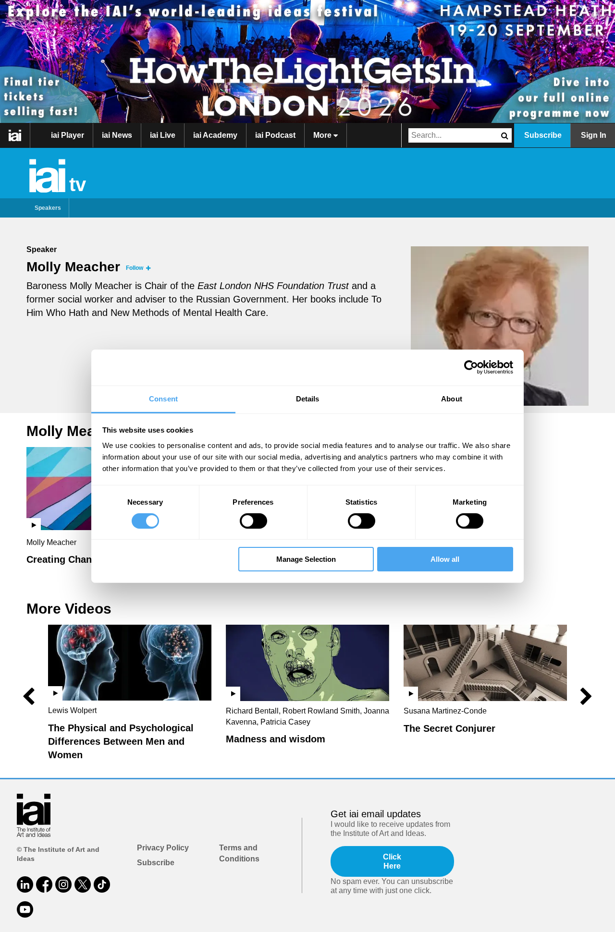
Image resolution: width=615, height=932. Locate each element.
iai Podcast (275, 135)
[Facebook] (44, 884)
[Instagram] (63, 884)
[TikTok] (102, 884)
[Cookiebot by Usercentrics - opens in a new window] (471, 367)
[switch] (253, 521)
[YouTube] (25, 909)
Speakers (48, 208)
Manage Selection (306, 559)
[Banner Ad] (307, 61)
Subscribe (543, 135)
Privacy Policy (163, 848)
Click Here (392, 861)
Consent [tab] (163, 398)
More (323, 135)
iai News (117, 135)
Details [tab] (308, 398)
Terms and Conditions (239, 853)
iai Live (162, 135)
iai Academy (215, 135)
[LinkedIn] (25, 884)
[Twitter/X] (82, 884)
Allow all (444, 559)
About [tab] (451, 398)
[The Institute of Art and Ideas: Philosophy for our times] (15, 135)
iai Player (67, 135)
